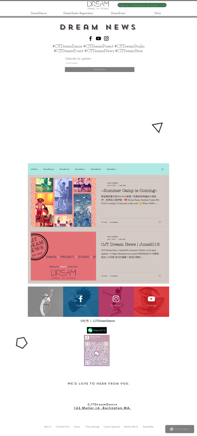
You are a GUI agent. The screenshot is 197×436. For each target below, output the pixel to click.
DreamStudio (96, 169)
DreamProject (48, 169)
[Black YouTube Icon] (98, 38)
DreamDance (80, 169)
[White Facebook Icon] (80, 298)
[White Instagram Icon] (116, 298)
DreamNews (111, 169)
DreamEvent (64, 169)
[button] (162, 169)
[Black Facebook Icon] (90, 38)
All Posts (34, 169)
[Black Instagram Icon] (106, 38)
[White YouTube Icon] (151, 298)
